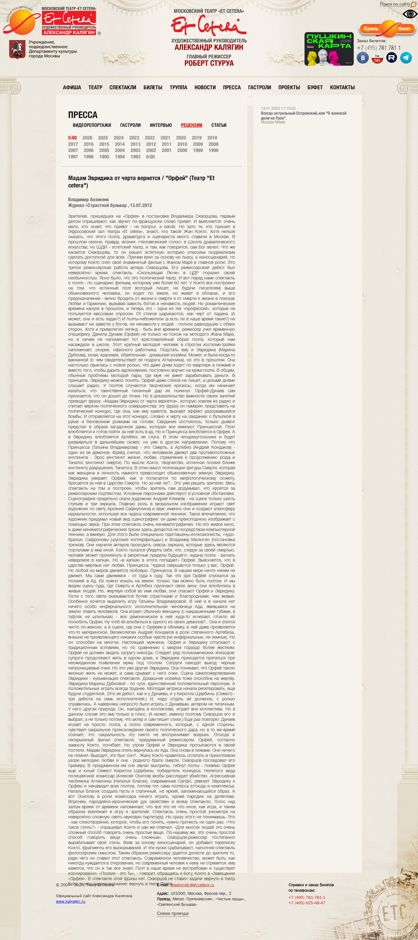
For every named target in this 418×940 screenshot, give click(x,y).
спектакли (123, 87)
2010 (182, 144)
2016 (89, 144)
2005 (104, 150)
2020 (181, 138)
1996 (89, 157)
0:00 (150, 157)
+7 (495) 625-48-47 (307, 902)
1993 (135, 157)
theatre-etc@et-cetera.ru (192, 884)
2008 (213, 144)
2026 (87, 138)
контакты (342, 87)
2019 (197, 138)
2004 (120, 150)
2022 (150, 138)
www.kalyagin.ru (70, 901)
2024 (119, 138)
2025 (103, 138)
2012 (151, 144)
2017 (73, 144)
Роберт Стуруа (209, 63)
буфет (315, 87)
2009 (198, 144)
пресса (232, 87)
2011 (167, 144)
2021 (165, 138)
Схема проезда (172, 913)
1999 (198, 150)
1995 (104, 157)
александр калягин (209, 47)
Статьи (218, 125)
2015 (104, 144)
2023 (134, 138)
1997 (73, 157)
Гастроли (130, 125)
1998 (213, 150)
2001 (167, 150)
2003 (135, 150)
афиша (72, 87)
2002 (151, 150)
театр (95, 87)
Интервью (161, 125)
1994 (120, 157)
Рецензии (191, 125)
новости (205, 87)
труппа (178, 87)
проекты (289, 87)
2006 (89, 150)
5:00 (72, 138)
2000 (182, 150)
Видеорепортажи (92, 125)
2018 (212, 138)
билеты (153, 87)
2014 (120, 144)
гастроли (259, 87)
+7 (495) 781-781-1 (307, 897)
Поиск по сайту (395, 4)
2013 (135, 144)
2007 (73, 150)
